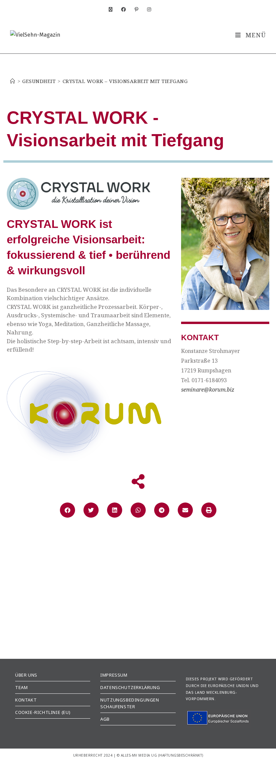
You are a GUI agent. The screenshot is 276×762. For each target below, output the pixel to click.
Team (21, 687)
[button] (67, 510)
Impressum (113, 675)
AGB (105, 719)
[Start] (12, 81)
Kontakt (26, 700)
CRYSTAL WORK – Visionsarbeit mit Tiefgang (125, 81)
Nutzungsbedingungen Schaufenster (129, 703)
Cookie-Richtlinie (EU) (42, 712)
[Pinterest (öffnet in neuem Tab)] (139, 10)
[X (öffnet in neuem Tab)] (113, 10)
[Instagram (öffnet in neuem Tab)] (148, 10)
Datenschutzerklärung (130, 687)
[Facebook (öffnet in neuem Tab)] (126, 10)
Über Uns (26, 675)
